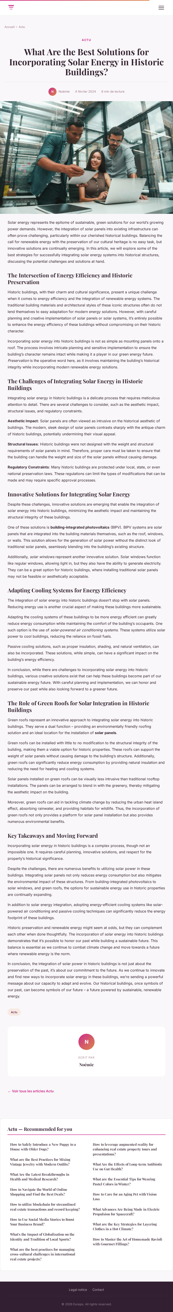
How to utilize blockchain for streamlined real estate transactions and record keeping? (45, 1206)
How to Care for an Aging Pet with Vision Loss (125, 1196)
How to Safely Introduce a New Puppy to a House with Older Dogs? (43, 1146)
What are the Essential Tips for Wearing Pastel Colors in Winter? (124, 1181)
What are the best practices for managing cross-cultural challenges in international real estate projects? (42, 1254)
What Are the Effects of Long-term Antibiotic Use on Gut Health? (127, 1166)
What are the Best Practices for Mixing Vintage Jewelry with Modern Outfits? (40, 1161)
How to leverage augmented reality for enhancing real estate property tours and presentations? (125, 1149)
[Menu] (161, 7)
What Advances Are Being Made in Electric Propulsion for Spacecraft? (126, 1211)
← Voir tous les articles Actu (31, 1091)
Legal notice (78, 1289)
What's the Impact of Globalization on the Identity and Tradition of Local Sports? (42, 1236)
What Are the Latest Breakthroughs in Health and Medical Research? (39, 1176)
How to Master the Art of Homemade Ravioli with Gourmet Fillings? (127, 1241)
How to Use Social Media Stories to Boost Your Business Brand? (42, 1221)
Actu (22, 27)
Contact (98, 1289)
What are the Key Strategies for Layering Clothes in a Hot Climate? (125, 1226)
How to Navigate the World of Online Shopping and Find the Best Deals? (38, 1191)
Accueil (10, 27)
